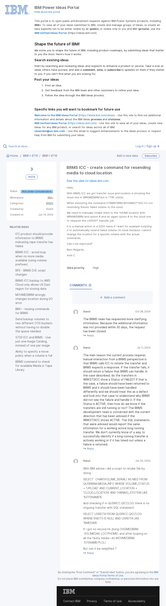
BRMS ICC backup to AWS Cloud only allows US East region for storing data (32, 284)
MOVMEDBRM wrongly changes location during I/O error (34, 299)
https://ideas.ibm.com (82, 123)
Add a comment (114, 297)
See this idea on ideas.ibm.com (88, 180)
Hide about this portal (47, 11)
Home (14, 155)
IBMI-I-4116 (30, 155)
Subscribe (151, 155)
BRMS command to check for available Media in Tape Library (33, 365)
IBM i (50, 197)
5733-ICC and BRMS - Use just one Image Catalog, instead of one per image (33, 341)
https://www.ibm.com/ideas (96, 115)
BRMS (49, 203)
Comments (80, 285)
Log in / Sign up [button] (146, 146)
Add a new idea (127, 155)
